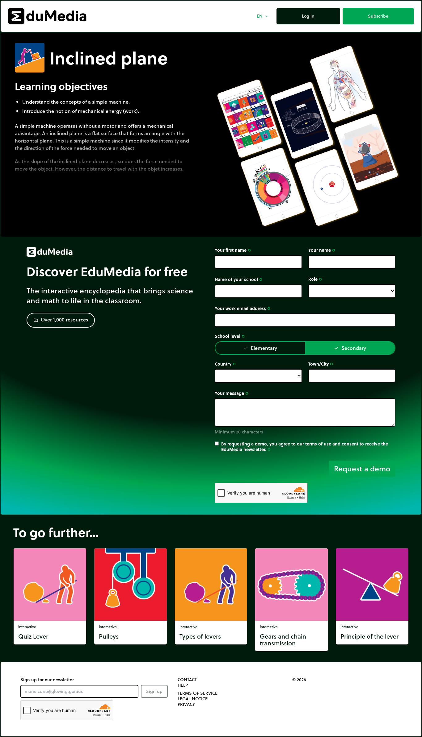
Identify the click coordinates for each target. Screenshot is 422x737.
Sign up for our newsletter (47, 679)
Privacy (186, 704)
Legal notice (193, 699)
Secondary (350, 347)
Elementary (260, 347)
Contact (187, 680)
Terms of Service (197, 693)
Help (183, 685)
